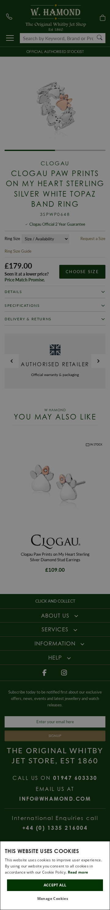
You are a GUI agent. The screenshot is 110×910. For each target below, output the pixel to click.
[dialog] (55, 875)
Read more (78, 872)
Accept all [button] (55, 885)
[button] (55, 899)
